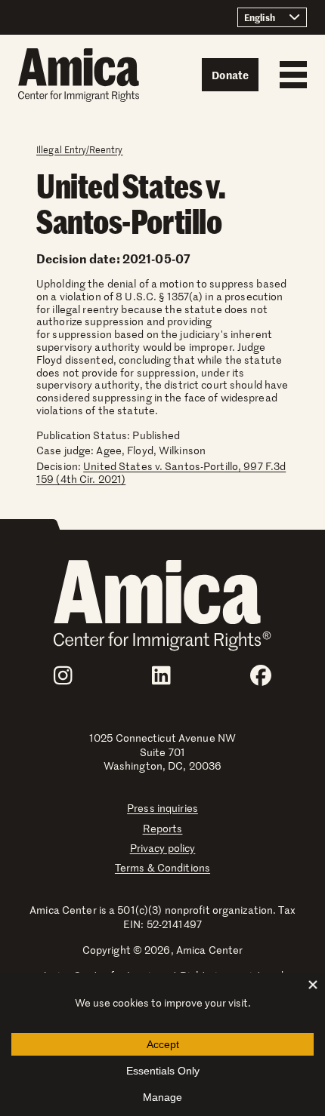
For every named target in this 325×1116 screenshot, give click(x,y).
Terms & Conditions (162, 867)
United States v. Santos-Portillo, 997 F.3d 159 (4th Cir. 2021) (161, 472)
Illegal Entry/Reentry (79, 149)
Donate (230, 74)
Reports (163, 828)
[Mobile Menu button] (289, 74)
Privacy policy (163, 848)
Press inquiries (162, 808)
